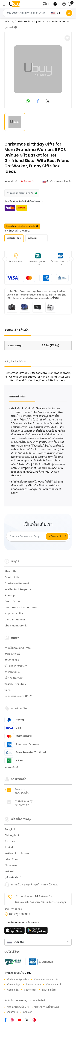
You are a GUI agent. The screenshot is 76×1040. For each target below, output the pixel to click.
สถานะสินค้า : (12, 181)
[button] (47, 4)
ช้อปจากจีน (13, 989)
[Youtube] (21, 1020)
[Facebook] (7, 1020)
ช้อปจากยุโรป (48, 989)
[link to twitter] (47, 101)
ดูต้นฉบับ (9, 27)
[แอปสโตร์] (15, 931)
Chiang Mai (11, 835)
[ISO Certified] (39, 961)
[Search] (69, 13)
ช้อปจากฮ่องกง (33, 984)
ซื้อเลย (55, 298)
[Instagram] (14, 1020)
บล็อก (7, 690)
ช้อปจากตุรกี (30, 989)
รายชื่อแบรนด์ (12, 654)
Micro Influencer (14, 619)
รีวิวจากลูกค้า (11, 660)
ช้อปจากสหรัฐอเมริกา (18, 979)
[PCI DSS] (12, 962)
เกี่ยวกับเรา (12, 1012)
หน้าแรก (8, 21)
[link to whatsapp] (28, 101)
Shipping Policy (14, 613)
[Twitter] (29, 1020)
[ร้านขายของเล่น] (37, 931)
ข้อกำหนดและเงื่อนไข (18, 1007)
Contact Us (11, 577)
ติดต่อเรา (27, 1012)
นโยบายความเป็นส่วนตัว (46, 1007)
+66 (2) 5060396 (19, 914)
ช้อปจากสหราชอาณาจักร (47, 979)
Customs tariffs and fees (20, 607)
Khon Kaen (11, 865)
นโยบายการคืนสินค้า (15, 666)
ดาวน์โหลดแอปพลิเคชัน (17, 648)
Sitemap (9, 595)
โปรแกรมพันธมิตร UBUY (18, 696)
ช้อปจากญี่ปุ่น (14, 984)
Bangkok (10, 829)
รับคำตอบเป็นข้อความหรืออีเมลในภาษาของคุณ (40, 902)
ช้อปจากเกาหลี (53, 984)
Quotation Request (16, 583)
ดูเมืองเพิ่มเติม (12, 877)
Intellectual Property (17, 589)
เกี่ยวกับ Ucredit (13, 678)
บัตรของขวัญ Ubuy (15, 684)
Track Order (12, 601)
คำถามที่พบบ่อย (12, 672)
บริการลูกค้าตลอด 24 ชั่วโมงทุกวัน (33, 896)
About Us (10, 571)
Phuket (8, 847)
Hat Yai (8, 871)
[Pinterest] (36, 1020)
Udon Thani (11, 859)
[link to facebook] (38, 101)
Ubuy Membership (16, 625)
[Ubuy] (14, 4)
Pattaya (9, 841)
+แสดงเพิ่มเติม (12, 767)
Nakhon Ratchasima (17, 853)
